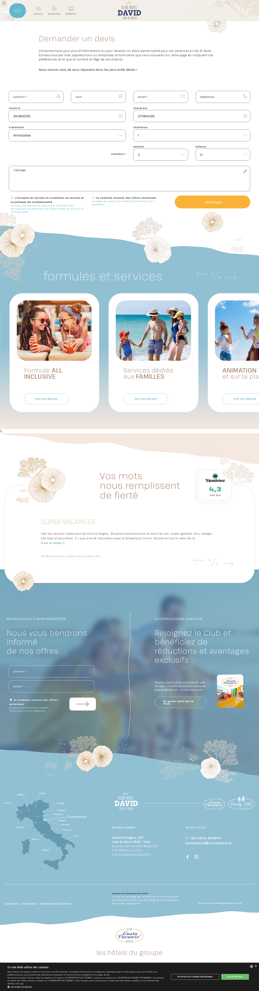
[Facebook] (187, 857)
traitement (16, 127)
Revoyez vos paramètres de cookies (130, 893)
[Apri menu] (17, 10)
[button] (86, 987)
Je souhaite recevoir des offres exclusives (124, 201)
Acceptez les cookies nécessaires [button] (195, 976)
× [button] (256, 966)
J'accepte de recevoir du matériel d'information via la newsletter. (123, 203)
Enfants (201, 146)
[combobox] (251, 966)
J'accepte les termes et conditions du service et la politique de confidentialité (47, 204)
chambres (140, 127)
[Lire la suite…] (53, 543)
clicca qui (19, 983)
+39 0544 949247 (205, 838)
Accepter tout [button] (235, 976)
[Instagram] (196, 857)
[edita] (239, 903)
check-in (15, 108)
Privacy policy (29, 903)
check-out (140, 108)
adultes (138, 146)
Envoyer (213, 201)
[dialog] (129, 977)
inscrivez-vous (82, 704)
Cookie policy (11, 903)
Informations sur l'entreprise (55, 903)
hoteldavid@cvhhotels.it (209, 843)
